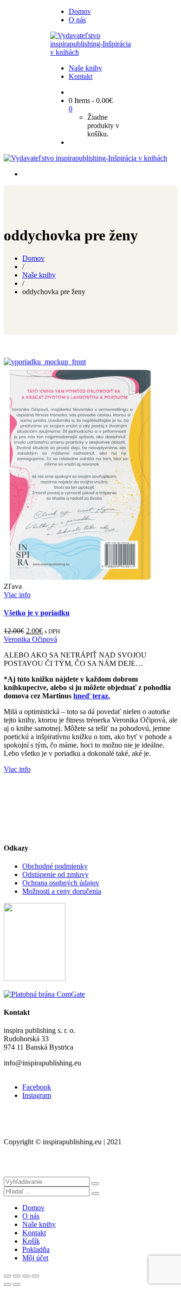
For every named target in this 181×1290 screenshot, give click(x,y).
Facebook (36, 1087)
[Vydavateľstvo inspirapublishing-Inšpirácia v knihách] (90, 52)
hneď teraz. (91, 696)
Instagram (36, 1095)
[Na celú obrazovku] (26, 1276)
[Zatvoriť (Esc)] (7, 1276)
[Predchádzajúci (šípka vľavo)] (7, 1284)
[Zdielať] (16, 1276)
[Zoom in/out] (35, 1276)
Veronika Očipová (30, 639)
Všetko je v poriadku (37, 613)
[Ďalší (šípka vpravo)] (16, 1284)
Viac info (17, 595)
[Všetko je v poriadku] (45, 362)
